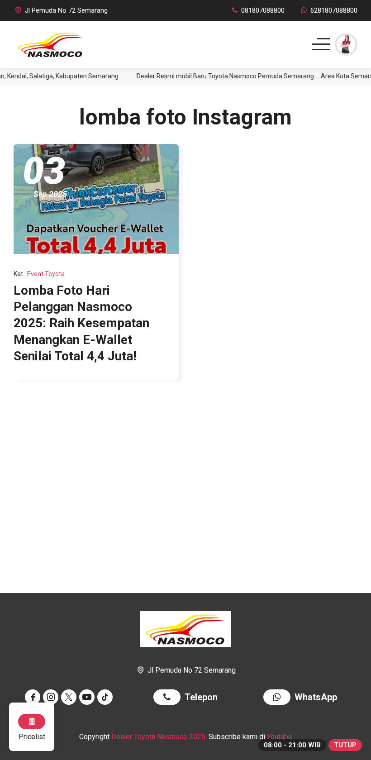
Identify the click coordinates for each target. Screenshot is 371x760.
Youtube (279, 736)
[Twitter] (70, 697)
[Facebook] (34, 697)
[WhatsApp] (279, 698)
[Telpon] (169, 698)
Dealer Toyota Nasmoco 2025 (158, 736)
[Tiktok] (106, 697)
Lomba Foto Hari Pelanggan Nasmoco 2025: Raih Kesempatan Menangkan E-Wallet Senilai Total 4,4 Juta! (81, 323)
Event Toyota (46, 273)
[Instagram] (52, 697)
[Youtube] (88, 697)
